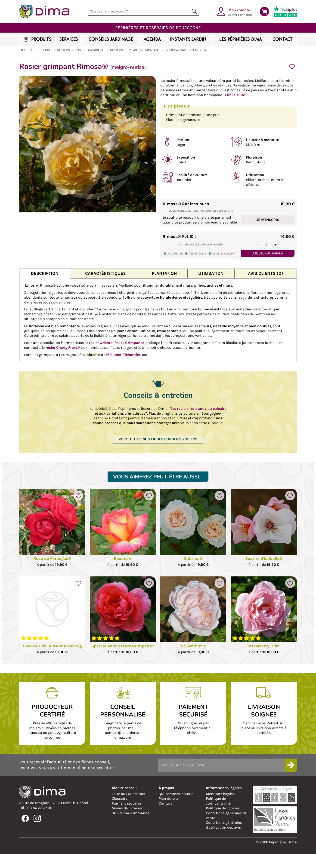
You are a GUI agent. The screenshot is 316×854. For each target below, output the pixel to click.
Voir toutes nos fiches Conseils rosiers (158, 439)
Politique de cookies (223, 808)
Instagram (37, 818)
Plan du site (169, 798)
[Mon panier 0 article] (264, 11)
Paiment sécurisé (126, 803)
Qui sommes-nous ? (176, 794)
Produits (45, 50)
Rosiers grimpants (90, 50)
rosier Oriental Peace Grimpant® (116, 342)
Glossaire (119, 798)
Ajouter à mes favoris (292, 66)
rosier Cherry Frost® (63, 347)
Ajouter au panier (267, 253)
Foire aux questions (128, 794)
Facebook (25, 818)
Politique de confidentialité (218, 800)
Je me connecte (240, 12)
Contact (165, 803)
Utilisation (211, 273)
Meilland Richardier (123, 354)
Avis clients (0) (265, 273)
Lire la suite (235, 95)
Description (45, 273)
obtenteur (95, 354)
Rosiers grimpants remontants (135, 50)
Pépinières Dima (44, 11)
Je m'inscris (268, 219)
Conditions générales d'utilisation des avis (224, 825)
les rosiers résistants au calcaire (198, 408)
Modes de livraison (127, 808)
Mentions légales (220, 794)
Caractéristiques (105, 273)
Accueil (26, 50)
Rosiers (63, 50)
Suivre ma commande (130, 813)
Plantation (164, 273)
